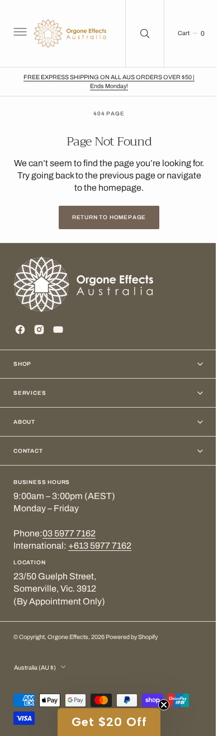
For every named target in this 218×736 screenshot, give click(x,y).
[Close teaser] (159, 704)
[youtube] (58, 329)
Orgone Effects (68, 637)
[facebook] (20, 329)
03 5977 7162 (69, 533)
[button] (19, 33)
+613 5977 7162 (99, 545)
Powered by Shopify (132, 637)
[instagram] (39, 329)
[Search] (136, 33)
